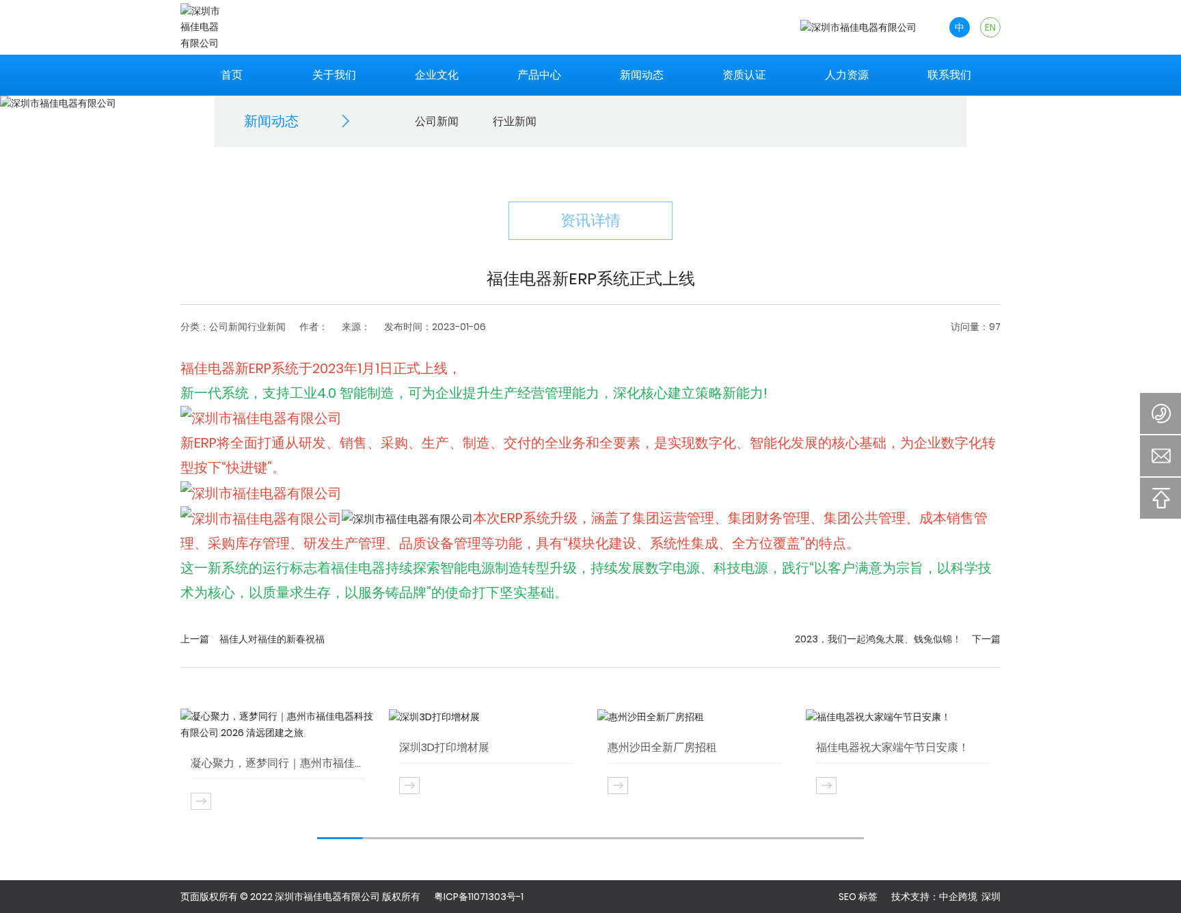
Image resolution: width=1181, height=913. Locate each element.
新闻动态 (642, 75)
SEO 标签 (858, 896)
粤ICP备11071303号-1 (479, 896)
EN (990, 27)
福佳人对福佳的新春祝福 (272, 639)
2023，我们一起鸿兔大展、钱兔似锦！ (878, 639)
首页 (232, 75)
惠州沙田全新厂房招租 (662, 747)
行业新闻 (515, 121)
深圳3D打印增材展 (444, 747)
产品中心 (539, 75)
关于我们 (334, 75)
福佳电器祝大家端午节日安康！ (892, 747)
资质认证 (744, 75)
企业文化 (437, 75)
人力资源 (847, 75)
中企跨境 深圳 (970, 896)
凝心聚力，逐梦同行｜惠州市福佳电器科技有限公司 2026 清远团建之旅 (277, 763)
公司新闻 (437, 121)
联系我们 (949, 75)
